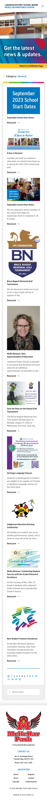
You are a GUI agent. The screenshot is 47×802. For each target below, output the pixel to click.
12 (12, 679)
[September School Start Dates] (23, 100)
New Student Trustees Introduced (22, 638)
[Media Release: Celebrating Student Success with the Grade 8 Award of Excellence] (23, 558)
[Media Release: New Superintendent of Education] (23, 328)
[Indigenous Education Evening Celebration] (23, 509)
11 (9, 679)
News (16, 778)
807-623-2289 (26, 763)
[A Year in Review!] (23, 139)
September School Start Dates (20, 117)
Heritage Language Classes (19, 473)
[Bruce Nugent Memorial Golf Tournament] (23, 253)
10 (36, 676)
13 (16, 679)
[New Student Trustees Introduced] (23, 618)
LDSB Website (31, 782)
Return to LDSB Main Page (31, 66)
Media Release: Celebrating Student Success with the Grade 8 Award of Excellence (23, 574)
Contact (31, 778)
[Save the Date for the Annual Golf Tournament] (23, 393)
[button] (42, 6)
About (16, 774)
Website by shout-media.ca (23, 795)
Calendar (15, 782)
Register (31, 774)
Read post (12, 122)
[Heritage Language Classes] (23, 453)
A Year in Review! (15, 153)
